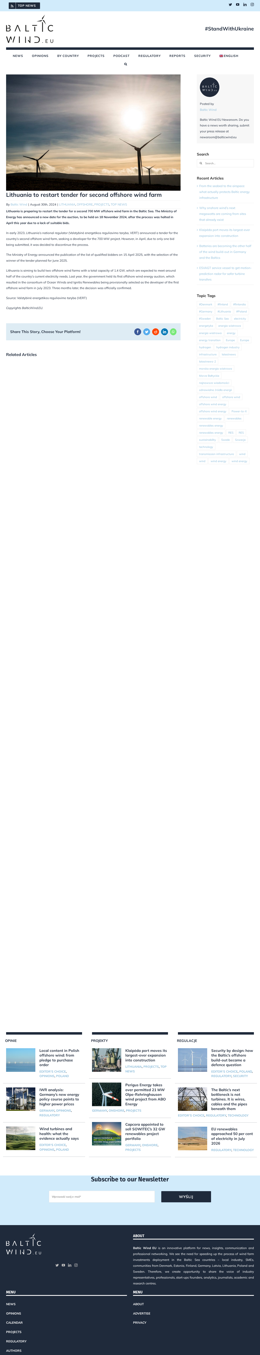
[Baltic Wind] (209, 80)
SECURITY (240, 1076)
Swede (225, 439)
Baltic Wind (19, 204)
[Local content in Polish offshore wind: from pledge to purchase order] (20, 1060)
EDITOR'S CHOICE (52, 1071)
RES (230, 432)
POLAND (62, 1076)
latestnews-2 (207, 361)
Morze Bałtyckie (209, 375)
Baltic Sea (222, 318)
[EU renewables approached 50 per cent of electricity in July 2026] (192, 1138)
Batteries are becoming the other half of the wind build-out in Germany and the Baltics (225, 252)
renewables (234, 418)
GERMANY (46, 1110)
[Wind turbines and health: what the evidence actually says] (20, 1138)
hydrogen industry (227, 347)
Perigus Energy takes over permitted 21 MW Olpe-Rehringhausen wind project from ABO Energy (145, 1094)
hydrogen (205, 347)
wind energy (218, 461)
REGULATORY (49, 1115)
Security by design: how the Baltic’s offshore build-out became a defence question (232, 1057)
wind (242, 454)
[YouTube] (63, 1265)
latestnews (229, 354)
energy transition (210, 340)
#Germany (205, 311)
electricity (240, 318)
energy (231, 333)
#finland (223, 304)
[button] (125, 64)
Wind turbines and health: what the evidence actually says (59, 1133)
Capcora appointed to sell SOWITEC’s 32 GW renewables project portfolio (145, 1131)
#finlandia (239, 304)
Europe (230, 340)
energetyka (206, 325)
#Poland (241, 311)
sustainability (207, 439)
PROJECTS (101, 204)
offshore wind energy (212, 404)
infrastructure (208, 354)
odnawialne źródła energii (215, 390)
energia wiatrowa (229, 325)
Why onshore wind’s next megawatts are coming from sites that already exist (222, 214)
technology (206, 446)
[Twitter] (57, 1265)
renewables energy (211, 425)
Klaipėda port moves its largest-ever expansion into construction (146, 1055)
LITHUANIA (67, 204)
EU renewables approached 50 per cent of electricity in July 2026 (232, 1136)
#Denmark (205, 304)
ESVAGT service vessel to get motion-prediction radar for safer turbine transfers (225, 274)
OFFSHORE (85, 204)
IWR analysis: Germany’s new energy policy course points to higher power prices (59, 1096)
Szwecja (240, 439)
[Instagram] (76, 1265)
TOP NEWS (119, 204)
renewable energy (210, 418)
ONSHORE (116, 1110)
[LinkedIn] (69, 1265)
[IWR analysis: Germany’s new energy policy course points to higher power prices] (20, 1099)
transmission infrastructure (216, 454)
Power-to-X (239, 411)
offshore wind (208, 397)
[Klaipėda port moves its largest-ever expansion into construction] (106, 1060)
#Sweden (205, 318)
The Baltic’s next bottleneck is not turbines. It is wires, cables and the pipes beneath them (229, 1099)
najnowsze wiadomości (214, 382)
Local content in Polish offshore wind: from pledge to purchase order (59, 1057)
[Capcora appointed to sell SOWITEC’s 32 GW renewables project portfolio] (106, 1134)
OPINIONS (46, 1076)
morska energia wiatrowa (215, 368)
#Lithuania (224, 311)
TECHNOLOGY (238, 1115)
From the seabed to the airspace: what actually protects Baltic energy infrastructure (224, 192)
